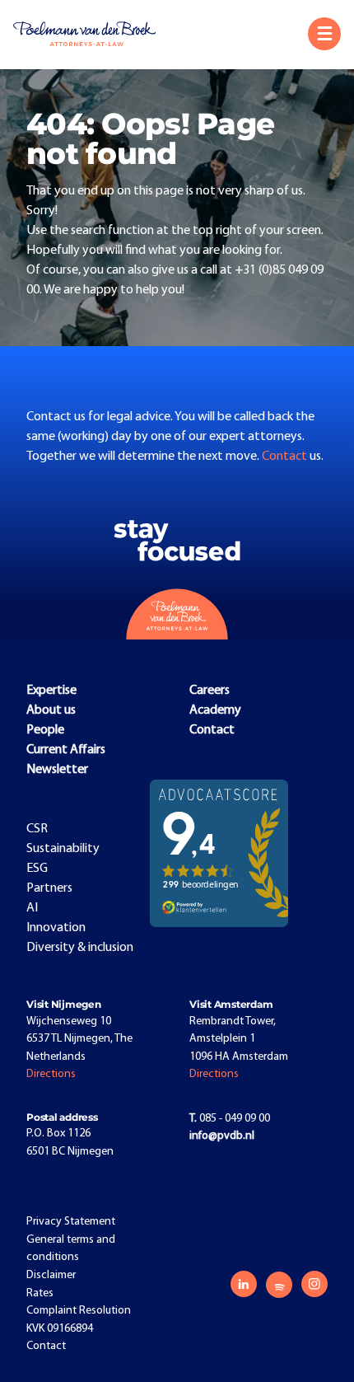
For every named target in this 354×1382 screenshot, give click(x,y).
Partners (49, 888)
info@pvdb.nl (221, 1136)
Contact (286, 456)
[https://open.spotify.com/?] (279, 1285)
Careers (209, 690)
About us (51, 710)
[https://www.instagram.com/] (314, 1284)
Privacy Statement (70, 1222)
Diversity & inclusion (79, 947)
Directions (51, 1074)
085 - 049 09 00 (229, 1119)
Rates (40, 1293)
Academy (215, 710)
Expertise (51, 690)
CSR (37, 829)
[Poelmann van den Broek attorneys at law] (91, 33)
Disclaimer (51, 1275)
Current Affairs (65, 750)
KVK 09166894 (59, 1329)
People (45, 730)
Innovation (56, 928)
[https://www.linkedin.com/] (244, 1284)
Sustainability (63, 848)
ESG (37, 868)
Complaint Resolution (78, 1311)
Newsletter (57, 769)
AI (32, 908)
